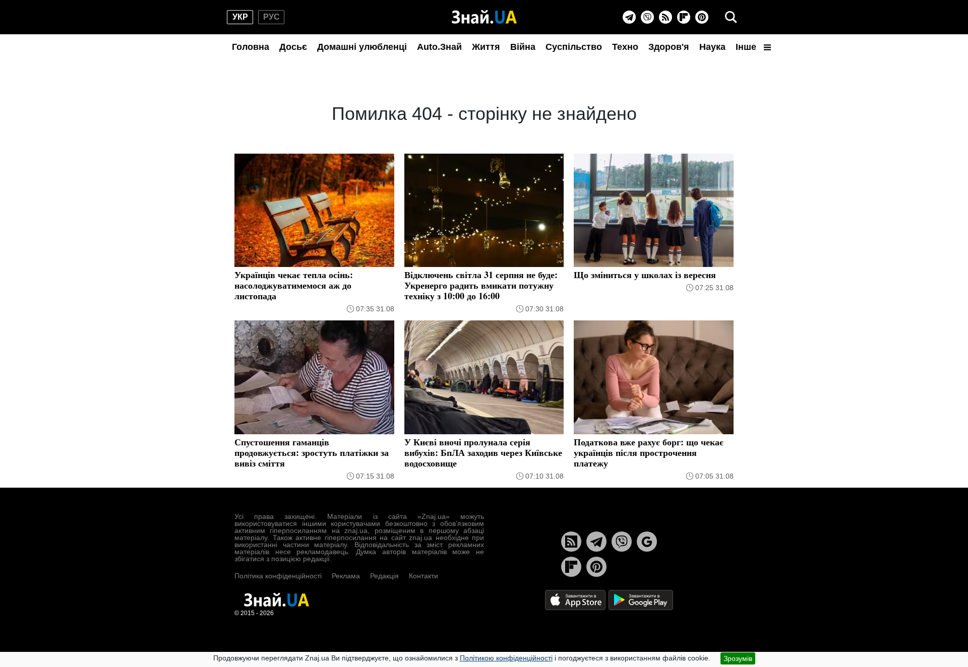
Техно (625, 47)
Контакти (423, 576)
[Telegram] (629, 17)
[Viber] (647, 17)
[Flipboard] (683, 17)
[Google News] (647, 541)
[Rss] (665, 17)
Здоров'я (668, 47)
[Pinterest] (701, 17)
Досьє (293, 47)
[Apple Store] (576, 599)
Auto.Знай (439, 47)
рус (271, 17)
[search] (731, 17)
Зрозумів (737, 658)
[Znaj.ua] (484, 17)
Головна (250, 47)
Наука (712, 47)
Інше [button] (747, 47)
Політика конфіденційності (278, 576)
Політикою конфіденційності (506, 658)
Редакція (384, 576)
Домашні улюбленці (362, 47)
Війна (522, 47)
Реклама (346, 576)
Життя (486, 47)
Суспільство (574, 47)
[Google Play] (641, 599)
